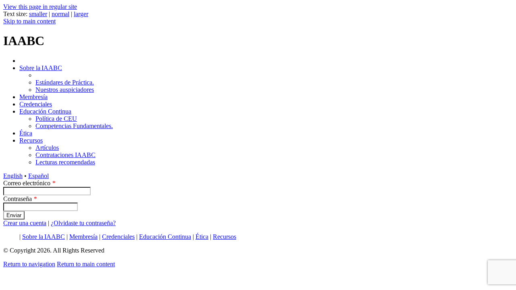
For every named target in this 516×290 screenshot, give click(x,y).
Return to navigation (29, 264)
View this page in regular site (40, 6)
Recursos (31, 140)
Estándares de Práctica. (64, 82)
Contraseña (20, 198)
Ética (25, 133)
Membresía (33, 96)
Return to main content (86, 264)
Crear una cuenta (24, 223)
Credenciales (35, 104)
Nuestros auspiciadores (64, 89)
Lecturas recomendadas (65, 162)
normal (60, 13)
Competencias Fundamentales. (74, 125)
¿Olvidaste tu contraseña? (83, 223)
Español (38, 175)
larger (81, 13)
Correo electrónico (29, 183)
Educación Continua (45, 111)
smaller (38, 13)
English (13, 175)
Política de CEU (56, 118)
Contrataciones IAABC (65, 154)
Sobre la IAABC (40, 67)
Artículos (47, 147)
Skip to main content (29, 21)
